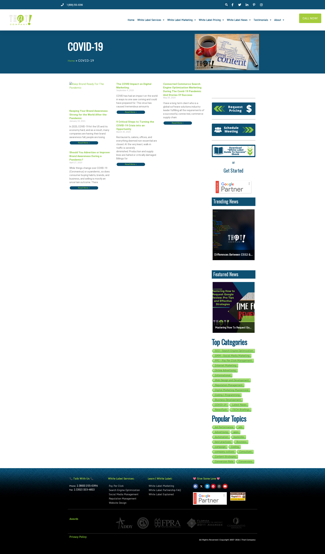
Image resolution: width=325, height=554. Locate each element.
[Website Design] (126, 503)
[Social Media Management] (126, 494)
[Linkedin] (207, 486)
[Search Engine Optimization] (126, 490)
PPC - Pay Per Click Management (233, 360)
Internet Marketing (225, 365)
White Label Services (149, 20)
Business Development (228, 400)
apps (236, 432)
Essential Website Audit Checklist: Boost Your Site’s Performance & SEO (237, 327)
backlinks (239, 437)
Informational (223, 375)
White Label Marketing (180, 20)
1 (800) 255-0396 (87, 486)
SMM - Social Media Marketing (232, 356)
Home (131, 20)
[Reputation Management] (126, 498)
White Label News (237, 20)
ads (240, 427)
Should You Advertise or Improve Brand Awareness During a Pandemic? (89, 156)
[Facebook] (195, 486)
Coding (235, 447)
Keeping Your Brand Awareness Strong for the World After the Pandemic (88, 114)
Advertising (221, 432)
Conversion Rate (224, 461)
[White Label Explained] (169, 494)
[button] (226, 4)
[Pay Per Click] (126, 486)
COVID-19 (221, 405)
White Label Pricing (210, 20)
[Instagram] (219, 486)
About (277, 20)
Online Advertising (225, 370)
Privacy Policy (78, 537)
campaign (220, 447)
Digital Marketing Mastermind (231, 390)
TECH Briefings (241, 410)
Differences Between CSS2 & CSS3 (233, 254)
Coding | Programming (227, 395)
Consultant (246, 452)
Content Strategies (225, 456)
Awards (73, 519)
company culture (224, 452)
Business (241, 442)
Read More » (84, 143)
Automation (221, 437)
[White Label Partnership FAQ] (169, 490)
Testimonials (261, 20)
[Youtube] (225, 486)
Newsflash (221, 410)
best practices (223, 442)
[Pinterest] (213, 486)
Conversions (245, 461)
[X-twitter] (201, 486)
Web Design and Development (232, 380)
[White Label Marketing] (169, 486)
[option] (233, 234)
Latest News (239, 405)
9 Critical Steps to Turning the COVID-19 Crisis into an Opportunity (135, 125)
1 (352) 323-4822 (84, 489)
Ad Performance (224, 427)
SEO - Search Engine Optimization (234, 351)
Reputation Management (229, 385)
